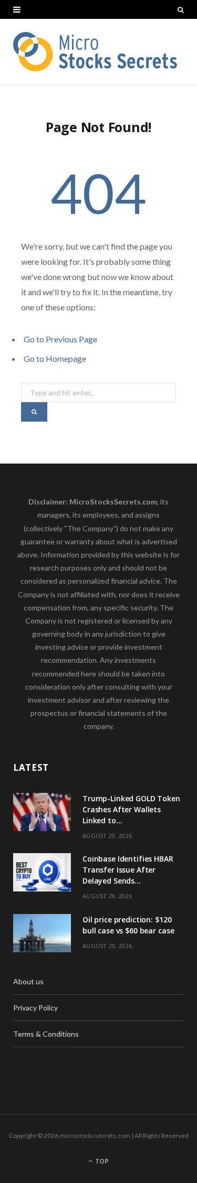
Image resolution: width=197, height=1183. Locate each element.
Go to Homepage (55, 358)
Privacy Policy (35, 1007)
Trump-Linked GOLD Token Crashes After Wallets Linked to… (131, 809)
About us (28, 981)
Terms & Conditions (46, 1033)
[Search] (181, 9)
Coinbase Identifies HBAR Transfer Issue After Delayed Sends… (127, 870)
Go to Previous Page (60, 339)
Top (101, 1161)
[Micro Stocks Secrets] (98, 51)
